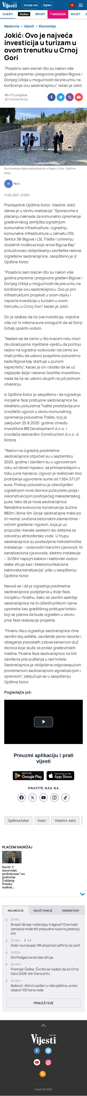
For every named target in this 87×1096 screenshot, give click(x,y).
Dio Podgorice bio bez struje (32, 957)
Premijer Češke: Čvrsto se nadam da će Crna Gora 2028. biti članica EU (45, 971)
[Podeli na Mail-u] (79, 97)
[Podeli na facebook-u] (52, 97)
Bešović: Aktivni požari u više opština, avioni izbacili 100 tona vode (44, 987)
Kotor (42, 820)
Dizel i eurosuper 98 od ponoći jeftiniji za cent (45, 945)
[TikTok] (65, 798)
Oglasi (47, 5)
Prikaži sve (43, 1003)
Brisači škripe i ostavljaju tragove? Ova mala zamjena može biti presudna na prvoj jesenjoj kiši (45, 928)
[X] (33, 798)
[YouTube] (43, 798)
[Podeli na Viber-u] (70, 97)
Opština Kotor (18, 820)
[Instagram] (54, 798)
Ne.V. (17, 183)
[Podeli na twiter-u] (61, 97)
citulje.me (31, 5)
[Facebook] (22, 798)
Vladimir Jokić (65, 820)
